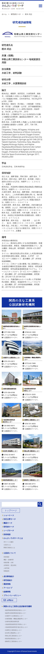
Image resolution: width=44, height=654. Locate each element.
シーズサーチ (9, 530)
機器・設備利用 (8, 560)
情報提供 (6, 571)
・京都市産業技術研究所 (12, 621)
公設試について (10, 553)
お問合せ (10, 600)
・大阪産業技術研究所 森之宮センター (16, 627)
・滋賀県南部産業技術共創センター (15, 610)
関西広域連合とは (9, 548)
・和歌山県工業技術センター (13, 636)
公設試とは (7, 545)
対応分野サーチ (10, 519)
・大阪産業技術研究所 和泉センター (16, 624)
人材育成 (6, 568)
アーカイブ (8, 588)
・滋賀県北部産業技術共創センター (15, 613)
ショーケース (9, 515)
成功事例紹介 (9, 576)
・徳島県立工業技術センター (13, 641)
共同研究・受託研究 (10, 565)
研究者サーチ (9, 527)
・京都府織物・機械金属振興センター (16, 619)
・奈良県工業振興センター (13, 633)
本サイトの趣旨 (8, 542)
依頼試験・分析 (8, 562)
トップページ (11, 510)
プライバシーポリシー (12, 595)
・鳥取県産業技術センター (13, 639)
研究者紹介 (8, 580)
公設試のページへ (10, 337)
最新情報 (7, 584)
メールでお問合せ (10, 335)
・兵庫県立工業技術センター (13, 630)
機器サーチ (8, 523)
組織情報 (7, 592)
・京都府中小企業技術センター (14, 616)
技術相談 (7, 534)
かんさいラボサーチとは (13, 538)
